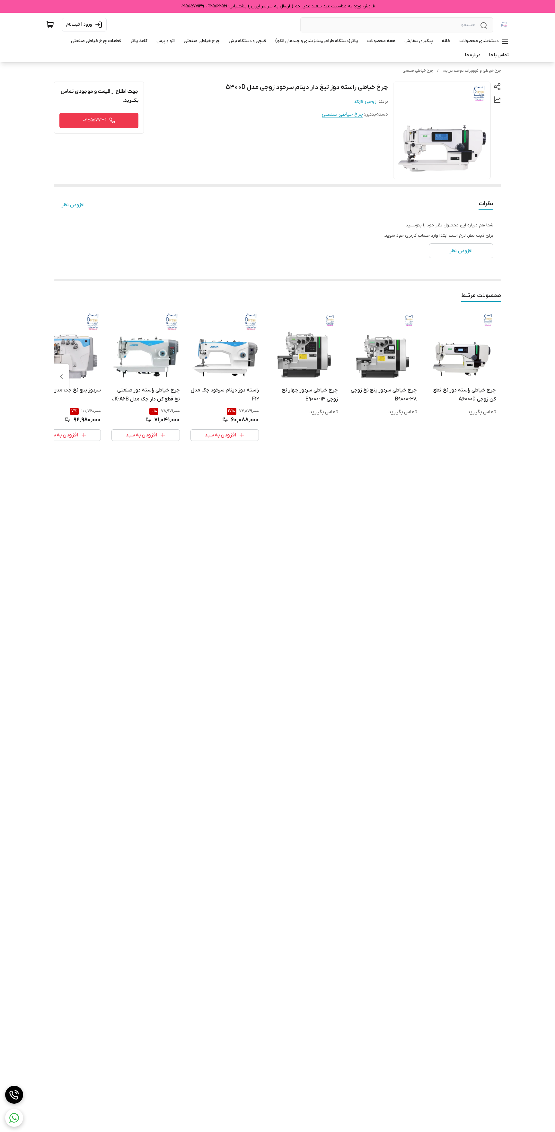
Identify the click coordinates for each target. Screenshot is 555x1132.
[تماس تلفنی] (14, 1095)
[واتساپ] (14, 1118)
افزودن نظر (73, 205)
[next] (61, 377)
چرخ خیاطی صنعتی (417, 70)
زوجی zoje (365, 101)
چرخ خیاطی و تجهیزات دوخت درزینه (472, 70)
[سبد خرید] (50, 25)
